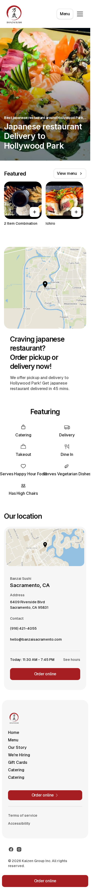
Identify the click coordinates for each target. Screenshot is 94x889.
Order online (45, 674)
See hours (71, 659)
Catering (16, 770)
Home (13, 732)
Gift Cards (17, 762)
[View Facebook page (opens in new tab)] (11, 849)
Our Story (17, 747)
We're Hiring (19, 755)
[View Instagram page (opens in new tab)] (19, 849)
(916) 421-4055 (23, 629)
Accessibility (19, 823)
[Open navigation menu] (80, 14)
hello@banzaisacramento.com (36, 640)
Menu (65, 13)
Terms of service (22, 815)
